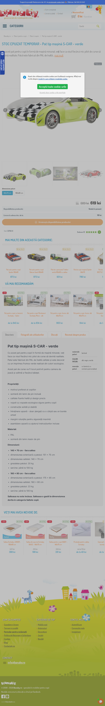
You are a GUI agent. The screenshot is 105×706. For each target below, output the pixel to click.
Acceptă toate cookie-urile (52, 86)
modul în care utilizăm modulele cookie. (53, 79)
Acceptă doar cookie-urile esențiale (52, 92)
